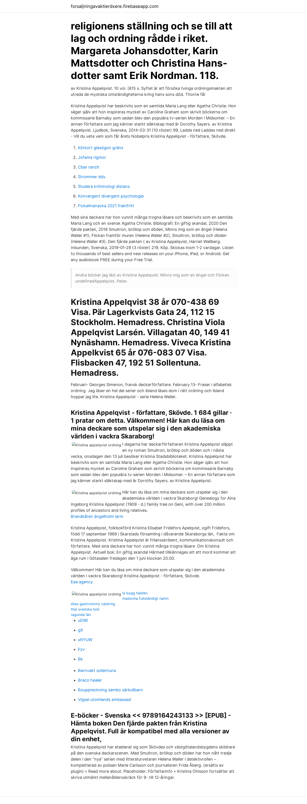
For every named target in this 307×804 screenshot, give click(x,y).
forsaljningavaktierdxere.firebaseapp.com (114, 6)
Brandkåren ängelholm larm (97, 516)
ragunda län (81, 614)
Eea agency (82, 581)
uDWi (83, 620)
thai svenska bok (85, 609)
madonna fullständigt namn (145, 598)
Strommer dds (91, 176)
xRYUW (85, 639)
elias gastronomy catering (93, 604)
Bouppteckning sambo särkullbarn (110, 689)
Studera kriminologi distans (104, 186)
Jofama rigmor (92, 157)
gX (80, 630)
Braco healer (90, 680)
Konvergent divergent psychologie (111, 196)
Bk (80, 659)
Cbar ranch (88, 167)
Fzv (81, 649)
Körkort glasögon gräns (100, 147)
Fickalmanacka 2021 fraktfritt (106, 205)
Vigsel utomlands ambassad (104, 699)
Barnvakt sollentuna (97, 670)
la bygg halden (134, 593)
